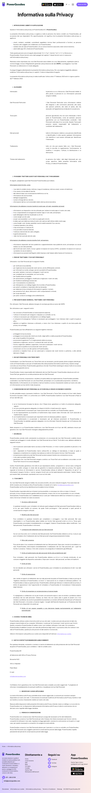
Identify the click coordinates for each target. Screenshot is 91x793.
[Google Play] (47, 4)
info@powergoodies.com (65, 485)
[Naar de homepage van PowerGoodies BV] (13, 4)
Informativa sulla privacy (33, 789)
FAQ (26, 762)
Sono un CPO (82, 4)
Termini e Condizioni (49, 789)
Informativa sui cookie (64, 634)
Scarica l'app (28, 770)
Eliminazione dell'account (32, 772)
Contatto (27, 768)
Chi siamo (27, 766)
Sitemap (59, 789)
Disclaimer (5, 789)
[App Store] (58, 4)
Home (26, 759)
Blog (26, 764)
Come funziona (29, 760)
